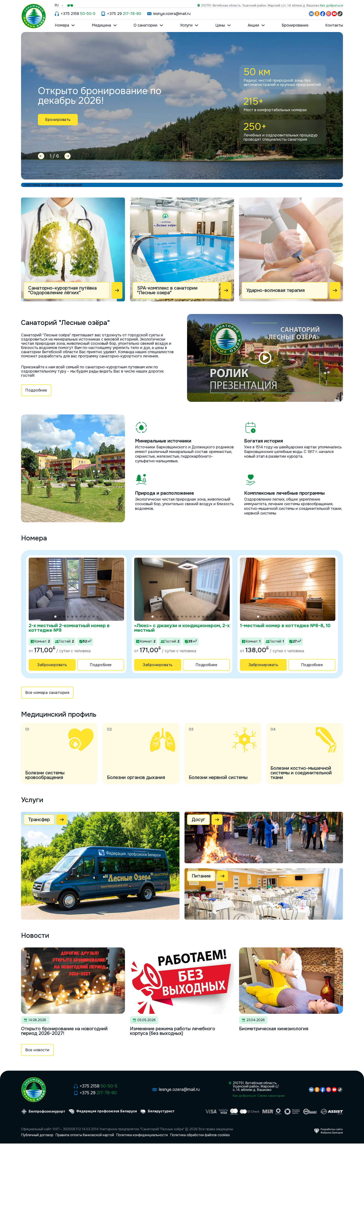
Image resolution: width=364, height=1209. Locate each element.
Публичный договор (37, 1135)
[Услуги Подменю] (196, 25)
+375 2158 (78, 14)
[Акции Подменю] (263, 25)
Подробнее (36, 390)
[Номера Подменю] (73, 25)
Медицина (101, 25)
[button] (265, 357)
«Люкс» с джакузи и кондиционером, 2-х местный (182, 628)
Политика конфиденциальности (142, 1135)
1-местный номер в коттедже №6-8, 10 (285, 625)
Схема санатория (271, 1096)
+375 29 (124, 14)
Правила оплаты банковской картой (84, 1135)
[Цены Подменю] (229, 25)
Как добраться (331, 5)
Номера (62, 25)
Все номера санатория (47, 692)
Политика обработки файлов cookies (200, 1135)
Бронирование (295, 25)
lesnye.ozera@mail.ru (172, 14)
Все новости (37, 1050)
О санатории (145, 25)
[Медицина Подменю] (115, 25)
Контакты (334, 25)
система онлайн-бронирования (53, 185)
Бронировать (58, 119)
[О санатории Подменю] (161, 25)
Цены (220, 25)
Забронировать (52, 665)
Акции (253, 25)
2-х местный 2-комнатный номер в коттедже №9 (69, 628)
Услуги (186, 25)
